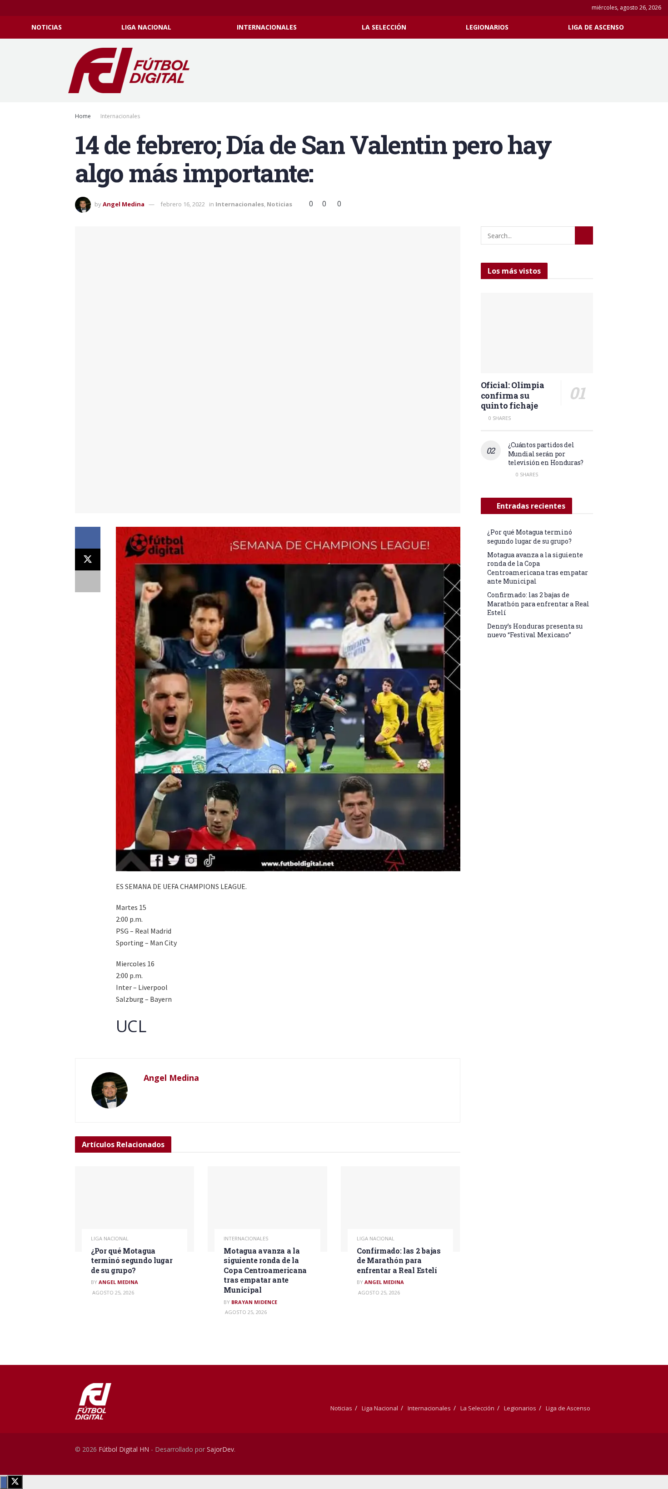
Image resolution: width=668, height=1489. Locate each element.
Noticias (46, 27)
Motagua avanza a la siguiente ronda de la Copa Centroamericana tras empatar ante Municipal (265, 1270)
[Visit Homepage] (133, 70)
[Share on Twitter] (87, 559)
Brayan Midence (254, 1302)
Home (83, 116)
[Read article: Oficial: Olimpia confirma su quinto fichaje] (537, 333)
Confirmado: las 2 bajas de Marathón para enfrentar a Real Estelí (399, 1260)
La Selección (384, 27)
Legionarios (487, 27)
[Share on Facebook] (87, 538)
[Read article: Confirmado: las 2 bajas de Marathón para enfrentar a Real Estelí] (400, 1209)
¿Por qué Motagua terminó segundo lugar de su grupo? (131, 1260)
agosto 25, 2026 (112, 1292)
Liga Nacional (146, 27)
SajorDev (220, 1449)
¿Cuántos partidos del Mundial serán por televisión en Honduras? (546, 453)
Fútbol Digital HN (124, 1449)
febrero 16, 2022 (182, 204)
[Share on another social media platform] (87, 581)
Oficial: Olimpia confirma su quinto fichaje (512, 395)
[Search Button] (657, 27)
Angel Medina (124, 204)
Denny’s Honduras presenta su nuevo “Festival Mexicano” (535, 631)
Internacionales (267, 27)
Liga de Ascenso (596, 27)
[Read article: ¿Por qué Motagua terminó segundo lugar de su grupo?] (134, 1209)
